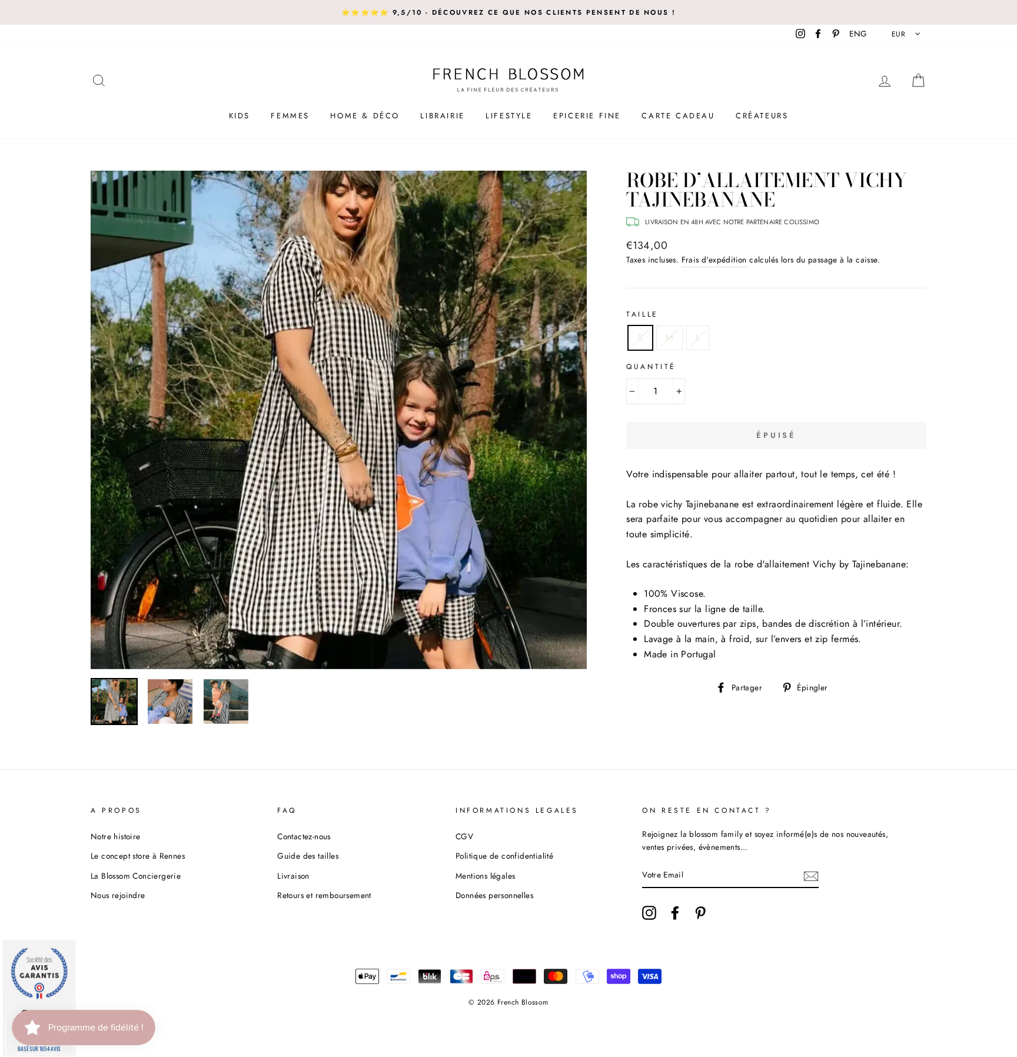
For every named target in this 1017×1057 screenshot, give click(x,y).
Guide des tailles (307, 856)
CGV (464, 836)
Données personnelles (494, 895)
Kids (239, 115)
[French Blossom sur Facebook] (675, 913)
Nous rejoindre (118, 895)
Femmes (290, 115)
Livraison (293, 876)
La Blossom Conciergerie (136, 876)
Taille (642, 314)
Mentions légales (485, 876)
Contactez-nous (304, 836)
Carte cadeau (678, 115)
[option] (508, 12)
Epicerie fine (587, 115)
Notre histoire (116, 836)
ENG (858, 33)
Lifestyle (509, 115)
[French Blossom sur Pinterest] (700, 913)
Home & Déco (365, 115)
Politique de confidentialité (504, 856)
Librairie (442, 115)
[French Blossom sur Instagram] (649, 913)
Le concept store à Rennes (138, 856)
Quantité (651, 366)
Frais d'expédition (714, 259)
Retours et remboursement (324, 895)
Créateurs (762, 115)
